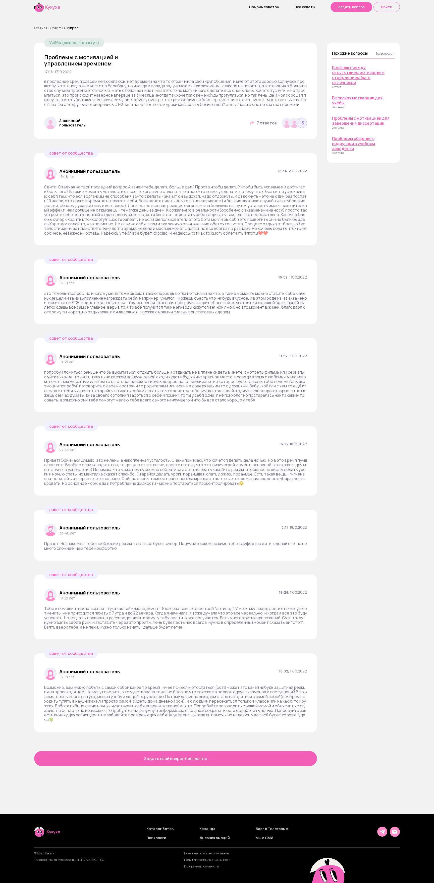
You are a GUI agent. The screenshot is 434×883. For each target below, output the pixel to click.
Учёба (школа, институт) (74, 42)
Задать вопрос (351, 7)
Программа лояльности (201, 866)
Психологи (156, 838)
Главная (40, 28)
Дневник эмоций (214, 838)
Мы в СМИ (264, 838)
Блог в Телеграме (272, 829)
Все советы (305, 7)
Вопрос (72, 28)
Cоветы (56, 28)
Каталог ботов (160, 829)
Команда (207, 829)
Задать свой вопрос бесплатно (175, 758)
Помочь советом (264, 7)
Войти (386, 7)
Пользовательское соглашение (206, 853)
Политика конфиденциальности (207, 860)
